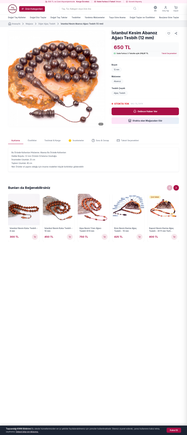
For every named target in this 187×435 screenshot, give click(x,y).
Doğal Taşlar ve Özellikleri (142, 17)
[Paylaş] (176, 33)
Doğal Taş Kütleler (17, 17)
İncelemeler (78, 140)
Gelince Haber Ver (147, 111)
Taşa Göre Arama (117, 17)
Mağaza (29, 24)
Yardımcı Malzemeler (95, 17)
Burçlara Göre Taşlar (169, 17)
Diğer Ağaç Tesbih (46, 24)
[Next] (176, 188)
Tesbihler (76, 17)
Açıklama (15, 140)
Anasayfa (16, 24)
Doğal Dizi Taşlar (38, 17)
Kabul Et (174, 430)
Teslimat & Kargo (52, 140)
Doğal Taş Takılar (59, 17)
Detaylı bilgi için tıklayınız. (27, 431)
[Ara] (134, 8)
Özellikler (32, 140)
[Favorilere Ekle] (169, 33)
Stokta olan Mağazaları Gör (147, 120)
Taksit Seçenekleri (169, 53)
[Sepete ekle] (35, 237)
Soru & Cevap (102, 140)
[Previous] (169, 188)
